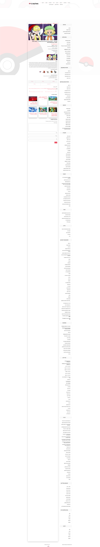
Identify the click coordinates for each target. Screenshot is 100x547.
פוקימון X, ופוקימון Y (67, 343)
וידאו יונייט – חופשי (67, 375)
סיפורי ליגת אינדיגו (67, 454)
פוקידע (69, 261)
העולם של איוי (68, 457)
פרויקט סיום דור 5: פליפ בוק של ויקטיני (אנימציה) (66, 437)
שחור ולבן (69, 386)
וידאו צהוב (69, 397)
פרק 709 (54, 81)
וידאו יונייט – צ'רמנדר (67, 368)
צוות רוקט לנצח (68, 448)
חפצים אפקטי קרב (67, 282)
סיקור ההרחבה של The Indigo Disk (66, 319)
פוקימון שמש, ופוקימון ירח (66, 341)
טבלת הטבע (68, 143)
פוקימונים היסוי (68, 157)
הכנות (69, 515)
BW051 (45, 88)
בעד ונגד (69, 191)
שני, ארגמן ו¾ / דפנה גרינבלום (66, 306)
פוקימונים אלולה (68, 154)
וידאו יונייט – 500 (68, 371)
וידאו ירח (69, 408)
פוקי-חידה (69, 234)
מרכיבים (69, 279)
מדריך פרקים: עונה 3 (67, 76)
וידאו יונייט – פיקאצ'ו (67, 369)
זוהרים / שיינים (68, 490)
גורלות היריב (42, 88)
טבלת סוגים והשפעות (67, 145)
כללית (69, 479)
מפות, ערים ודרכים (67, 495)
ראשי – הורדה (68, 486)
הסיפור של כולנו (68, 452)
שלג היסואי (68, 47)
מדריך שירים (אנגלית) (67, 92)
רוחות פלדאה (68, 42)
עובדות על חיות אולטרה (67, 202)
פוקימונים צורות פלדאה (67, 268)
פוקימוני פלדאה (68, 159)
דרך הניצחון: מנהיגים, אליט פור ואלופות (66, 251)
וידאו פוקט (68, 379)
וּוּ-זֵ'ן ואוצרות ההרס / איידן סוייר (66, 420)
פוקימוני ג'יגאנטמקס (67, 161)
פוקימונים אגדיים (68, 271)
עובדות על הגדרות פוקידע (66, 200)
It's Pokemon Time (67, 113)
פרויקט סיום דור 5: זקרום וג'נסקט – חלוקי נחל (65, 425)
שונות (69, 205)
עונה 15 (43, 81)
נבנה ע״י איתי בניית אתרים (47, 544)
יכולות (69, 295)
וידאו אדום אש (68, 392)
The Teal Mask (68, 383)
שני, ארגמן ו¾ (68, 447)
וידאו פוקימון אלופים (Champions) (67, 361)
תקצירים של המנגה (67, 214)
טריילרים (69, 246)
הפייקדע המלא (68, 488)
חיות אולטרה (68, 152)
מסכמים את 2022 (68, 122)
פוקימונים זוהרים (68, 97)
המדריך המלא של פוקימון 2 (66, 170)
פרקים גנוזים (68, 96)
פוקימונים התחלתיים (67, 264)
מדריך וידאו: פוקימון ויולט (66, 303)
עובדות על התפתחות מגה (67, 196)
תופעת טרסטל (68, 163)
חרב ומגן (69, 332)
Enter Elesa (54, 88)
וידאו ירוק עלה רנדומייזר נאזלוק (66, 406)
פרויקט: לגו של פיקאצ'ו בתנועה (66, 422)
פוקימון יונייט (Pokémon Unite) (66, 326)
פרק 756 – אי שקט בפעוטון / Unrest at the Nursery (43, 114)
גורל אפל (69, 459)
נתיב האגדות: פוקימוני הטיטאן (66, 253)
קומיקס (69, 522)
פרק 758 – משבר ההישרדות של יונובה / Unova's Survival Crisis (33, 103)
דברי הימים (68, 62)
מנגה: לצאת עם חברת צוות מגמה (66, 218)
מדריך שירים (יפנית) (67, 94)
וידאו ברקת (68, 388)
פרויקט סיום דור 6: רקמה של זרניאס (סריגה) (66, 434)
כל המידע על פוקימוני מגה (66, 198)
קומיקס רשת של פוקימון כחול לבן (65, 506)
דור (40, 88)
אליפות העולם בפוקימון (67, 99)
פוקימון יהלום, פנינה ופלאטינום (66, 346)
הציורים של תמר (68, 475)
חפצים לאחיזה (68, 288)
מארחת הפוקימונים (67, 40)
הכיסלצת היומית (68, 232)
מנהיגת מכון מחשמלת (37, 88)
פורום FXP (61, 4)
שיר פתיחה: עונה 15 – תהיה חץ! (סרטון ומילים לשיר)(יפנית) (53, 102)
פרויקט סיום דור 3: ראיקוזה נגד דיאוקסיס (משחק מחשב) (66, 442)
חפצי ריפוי (69, 286)
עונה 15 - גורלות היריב (38, 23)
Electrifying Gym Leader (50, 88)
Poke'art (69, 465)
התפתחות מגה (68, 58)
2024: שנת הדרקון (68, 126)
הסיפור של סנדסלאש (67, 466)
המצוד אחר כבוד (68, 461)
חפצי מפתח (68, 284)
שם (56, 132)
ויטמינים (69, 280)
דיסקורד (43, 2)
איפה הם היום (68, 189)
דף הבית (69, 2)
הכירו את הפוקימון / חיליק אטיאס (66, 308)
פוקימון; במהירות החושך (67, 463)
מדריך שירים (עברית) (67, 90)
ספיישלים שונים (68, 63)
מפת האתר (65, 2)
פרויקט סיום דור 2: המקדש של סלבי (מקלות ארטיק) (66, 445)
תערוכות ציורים (68, 477)
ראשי (69, 513)
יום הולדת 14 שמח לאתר (67, 112)
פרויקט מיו (68, 101)
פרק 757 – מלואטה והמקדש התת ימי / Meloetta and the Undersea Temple (54, 114)
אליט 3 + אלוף (68, 493)
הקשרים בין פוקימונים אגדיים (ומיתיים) (66, 178)
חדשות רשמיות (68, 245)
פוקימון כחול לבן (51, 4)
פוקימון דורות (68, 56)
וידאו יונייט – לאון (68, 366)
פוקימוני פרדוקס (68, 166)
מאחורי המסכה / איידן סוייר (66, 428)
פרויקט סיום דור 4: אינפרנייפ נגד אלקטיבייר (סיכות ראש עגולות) (65, 440)
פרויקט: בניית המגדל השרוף (66, 430)
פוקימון (51, 89)
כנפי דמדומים (68, 54)
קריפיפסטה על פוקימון (67, 470)
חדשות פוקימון (68, 108)
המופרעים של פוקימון (67, 186)
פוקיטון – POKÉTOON (67, 49)
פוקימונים (69, 262)
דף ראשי (69, 243)
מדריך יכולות (68, 139)
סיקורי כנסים (68, 117)
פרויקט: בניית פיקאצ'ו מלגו (66, 432)
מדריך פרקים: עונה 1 (67, 72)
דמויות (69, 259)
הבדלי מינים (68, 146)
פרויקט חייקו (68, 472)
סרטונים (69, 520)
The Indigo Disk (68, 381)
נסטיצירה (69, 474)
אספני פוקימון (56, 4)
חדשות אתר (68, 110)
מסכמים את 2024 (68, 124)
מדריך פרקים (68, 87)
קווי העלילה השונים (67, 248)
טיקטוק (46, 2)
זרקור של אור (68, 187)
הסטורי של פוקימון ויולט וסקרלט (66, 310)
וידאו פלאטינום (68, 404)
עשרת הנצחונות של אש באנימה (66, 204)
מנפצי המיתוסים (68, 195)
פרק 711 (32, 81)
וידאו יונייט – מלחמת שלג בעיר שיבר (66, 377)
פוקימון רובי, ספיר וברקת (67, 348)
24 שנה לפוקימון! (68, 121)
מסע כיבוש (69, 339)
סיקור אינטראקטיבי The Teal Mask (66, 316)
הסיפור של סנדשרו (67, 468)
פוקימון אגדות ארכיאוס (67, 330)
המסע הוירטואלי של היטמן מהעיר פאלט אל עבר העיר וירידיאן (66, 184)
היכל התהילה (68, 504)
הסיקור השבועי (68, 115)
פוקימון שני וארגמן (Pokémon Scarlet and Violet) (66, 328)
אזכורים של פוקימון (67, 193)
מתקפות (69, 297)
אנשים (69, 518)
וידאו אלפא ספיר (68, 401)
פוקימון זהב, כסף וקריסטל (66, 350)
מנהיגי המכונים (68, 491)
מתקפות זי (69, 150)
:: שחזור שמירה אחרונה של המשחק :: (65, 301)
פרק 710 (49, 89)
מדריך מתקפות (68, 137)
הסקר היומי (68, 230)
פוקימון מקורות (68, 60)
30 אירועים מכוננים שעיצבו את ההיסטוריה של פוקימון (66, 129)
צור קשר (61, 2)
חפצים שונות (68, 289)
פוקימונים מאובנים (67, 164)
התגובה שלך (55, 122)
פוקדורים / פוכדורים (67, 275)
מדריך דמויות (68, 78)
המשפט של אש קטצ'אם (67, 450)
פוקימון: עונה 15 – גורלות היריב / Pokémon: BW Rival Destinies (43, 97)
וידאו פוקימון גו (68, 410)
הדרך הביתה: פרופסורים (67, 257)
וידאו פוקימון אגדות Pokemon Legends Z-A (66, 364)
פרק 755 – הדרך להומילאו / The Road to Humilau (33, 114)
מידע (69, 236)
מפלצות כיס (32, 88)
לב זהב (69, 399)
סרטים (69, 28)
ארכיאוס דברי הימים (67, 51)
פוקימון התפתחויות (67, 53)
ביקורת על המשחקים (67, 312)
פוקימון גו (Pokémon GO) (66, 334)
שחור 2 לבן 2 (68, 337)
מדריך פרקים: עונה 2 (67, 74)
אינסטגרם (50, 2)
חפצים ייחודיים (68, 499)
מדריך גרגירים (68, 141)
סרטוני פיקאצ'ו (68, 29)
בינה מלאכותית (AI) (67, 181)
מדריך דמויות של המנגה (67, 216)
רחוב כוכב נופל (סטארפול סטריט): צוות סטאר (65, 255)
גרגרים (69, 277)
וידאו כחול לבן (68, 413)
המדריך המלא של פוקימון (67, 168)
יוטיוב (54, 2)
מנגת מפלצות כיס (68, 220)
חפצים (69, 273)
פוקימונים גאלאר (68, 155)
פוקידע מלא (68, 136)
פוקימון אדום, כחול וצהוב (67, 352)
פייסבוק (57, 2)
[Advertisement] (50, 13)
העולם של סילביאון (67, 456)
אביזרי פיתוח (68, 291)
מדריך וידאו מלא (68, 500)
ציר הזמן (69, 85)
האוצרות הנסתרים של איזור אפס (66, 229)
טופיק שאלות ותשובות (67, 502)
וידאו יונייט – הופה (67, 373)
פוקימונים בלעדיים (67, 266)
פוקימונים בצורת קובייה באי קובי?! (65, 45)
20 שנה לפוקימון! (68, 119)
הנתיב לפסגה (68, 44)
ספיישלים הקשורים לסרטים (66, 31)
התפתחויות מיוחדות (67, 293)
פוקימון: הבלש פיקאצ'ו (67, 33)
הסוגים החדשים (68, 497)
